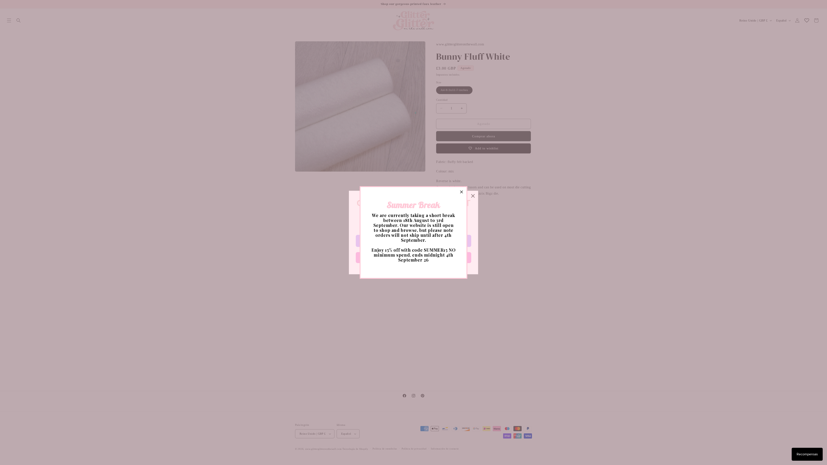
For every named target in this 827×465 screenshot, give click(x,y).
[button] (461, 192)
